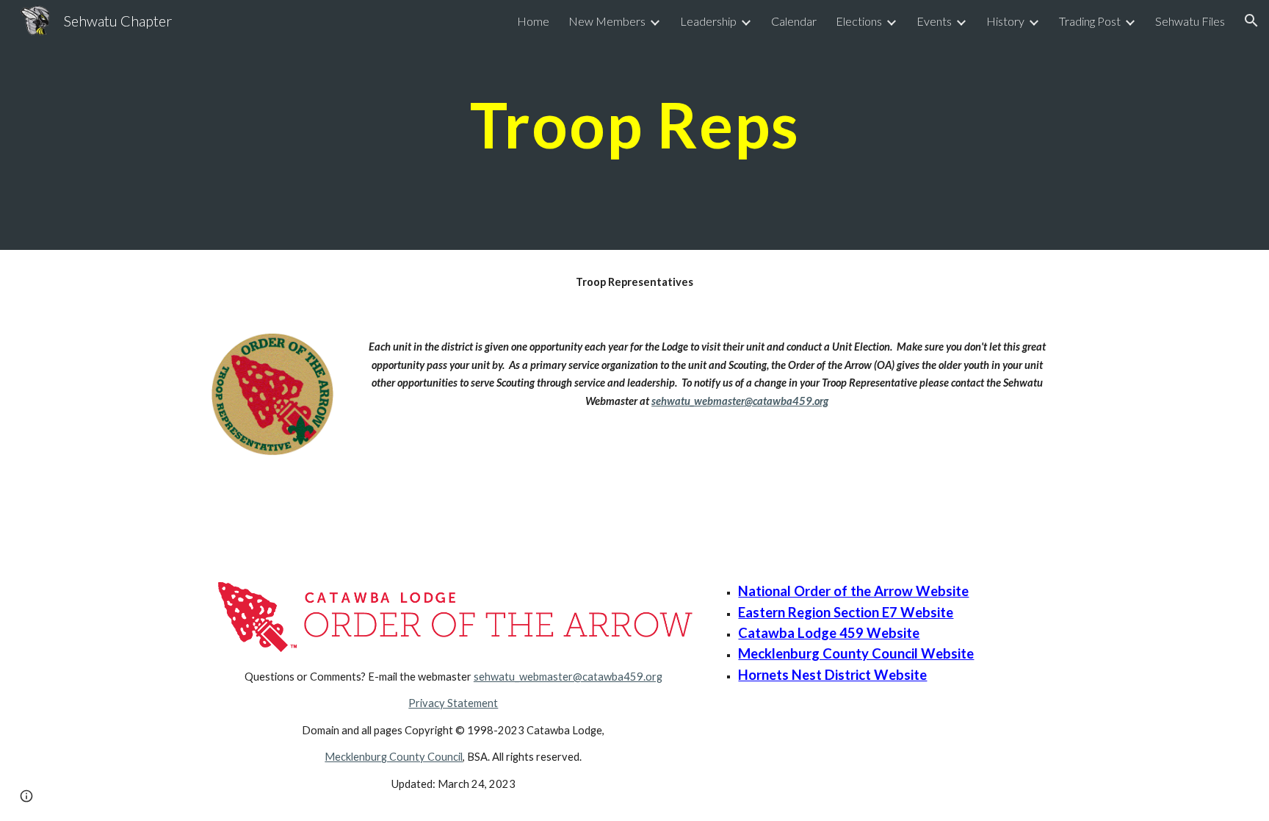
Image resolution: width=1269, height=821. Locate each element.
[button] (1251, 20)
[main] (634, 124)
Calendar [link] (794, 21)
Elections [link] (859, 21)
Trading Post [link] (1090, 21)
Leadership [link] (708, 21)
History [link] (1005, 21)
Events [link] (934, 21)
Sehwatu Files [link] (1190, 21)
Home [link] (533, 21)
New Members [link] (607, 21)
